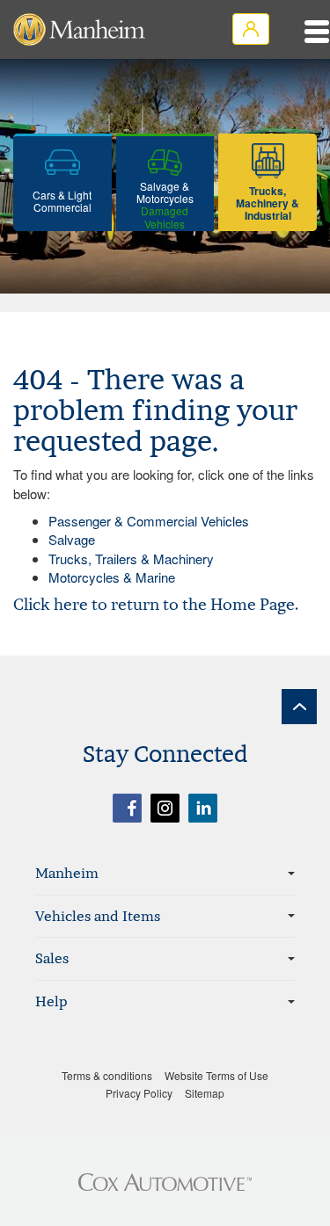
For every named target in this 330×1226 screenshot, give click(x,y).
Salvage (71, 539)
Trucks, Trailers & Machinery (131, 558)
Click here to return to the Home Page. (155, 604)
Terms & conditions (107, 1075)
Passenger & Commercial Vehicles (148, 520)
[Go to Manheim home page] (79, 29)
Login (250, 29)
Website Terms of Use (216, 1075)
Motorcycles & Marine (111, 577)
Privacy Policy (139, 1092)
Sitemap (204, 1092)
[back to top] (299, 706)
